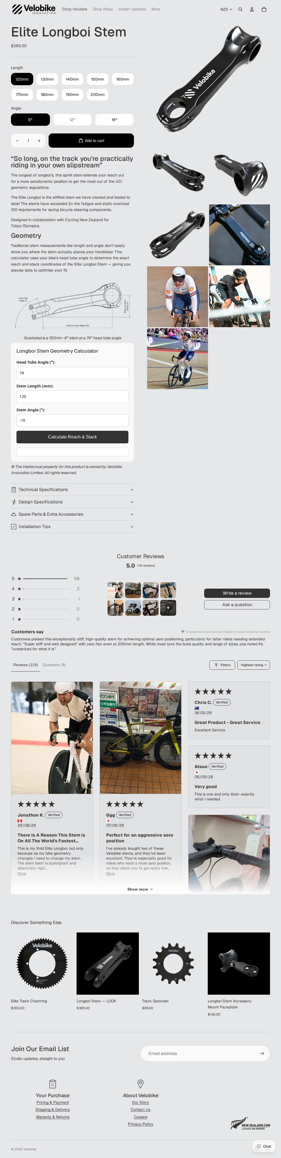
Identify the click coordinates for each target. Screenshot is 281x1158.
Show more (137, 889)
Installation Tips (34, 526)
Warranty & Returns (52, 1116)
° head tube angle (106, 337)
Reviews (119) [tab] (25, 665)
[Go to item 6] (133, 608)
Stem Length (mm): (35, 386)
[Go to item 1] (115, 590)
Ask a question (237, 604)
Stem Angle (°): (30, 409)
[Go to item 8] (168, 608)
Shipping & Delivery (52, 1109)
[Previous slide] (15, 964)
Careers (140, 1116)
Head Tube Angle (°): (35, 362)
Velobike (29, 1149)
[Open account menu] (252, 9)
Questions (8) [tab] (54, 665)
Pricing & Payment (52, 1102)
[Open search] (240, 9)
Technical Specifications (43, 489)
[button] (45, 578)
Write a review (237, 593)
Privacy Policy (140, 1124)
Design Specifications (41, 502)
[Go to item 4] (168, 590)
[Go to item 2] (133, 590)
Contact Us (140, 1109)
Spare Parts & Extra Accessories (51, 514)
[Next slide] (69, 964)
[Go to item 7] (151, 608)
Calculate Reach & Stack (72, 437)
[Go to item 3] (151, 590)
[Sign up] (262, 1053)
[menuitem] (156, 9)
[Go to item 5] (115, 608)
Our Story (140, 1102)
